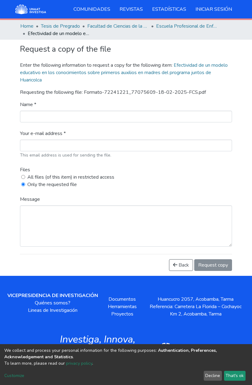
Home (26, 26)
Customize (14, 376)
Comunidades (91, 9)
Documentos (122, 299)
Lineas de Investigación (52, 310)
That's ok (235, 376)
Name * (28, 104)
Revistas (131, 9)
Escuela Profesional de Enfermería (187, 26)
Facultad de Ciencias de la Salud (118, 26)
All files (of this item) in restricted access (70, 177)
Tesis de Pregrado (60, 26)
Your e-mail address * (43, 133)
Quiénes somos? (52, 303)
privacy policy (79, 363)
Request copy (213, 265)
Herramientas (122, 306)
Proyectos (122, 314)
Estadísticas (169, 9)
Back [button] (183, 265)
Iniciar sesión (213, 9)
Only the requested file (52, 184)
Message (30, 199)
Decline (212, 376)
